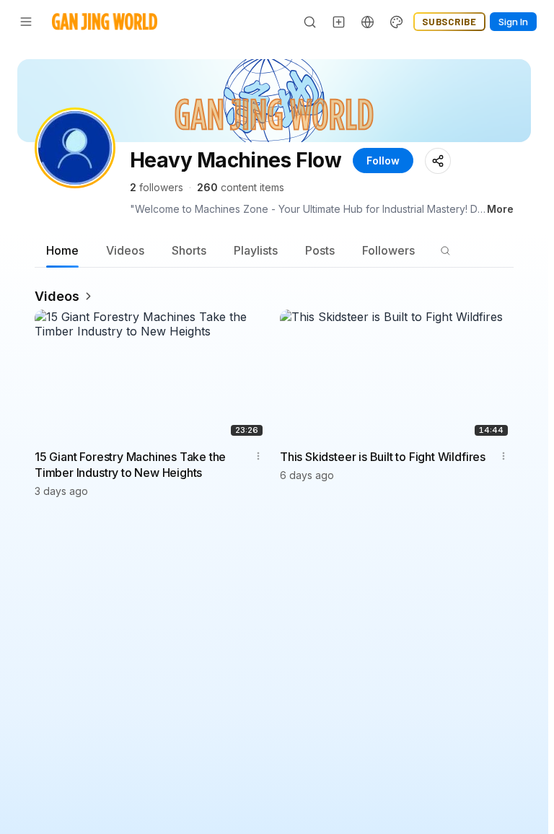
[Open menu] (26, 22)
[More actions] (258, 456)
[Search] (310, 21)
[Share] (438, 161)
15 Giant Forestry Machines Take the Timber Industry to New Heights (130, 464)
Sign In (513, 21)
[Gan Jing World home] (104, 21)
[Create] (339, 21)
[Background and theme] (396, 21)
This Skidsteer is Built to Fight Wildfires (382, 456)
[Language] (368, 21)
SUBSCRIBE (449, 21)
